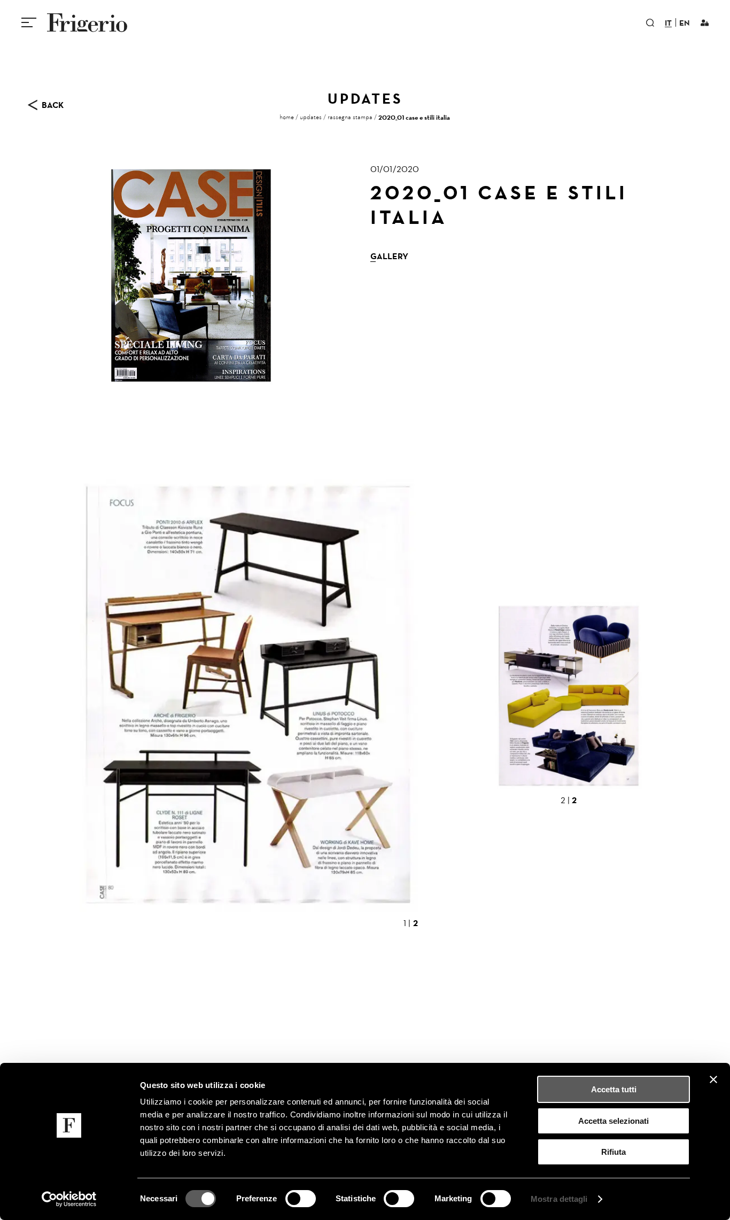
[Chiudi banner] (713, 1079)
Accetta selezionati (613, 1120)
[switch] (300, 1198)
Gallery (389, 256)
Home (286, 117)
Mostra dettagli (559, 1198)
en (684, 23)
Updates (311, 117)
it (668, 23)
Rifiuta (613, 1151)
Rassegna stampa (350, 117)
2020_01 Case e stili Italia (414, 117)
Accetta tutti (613, 1089)
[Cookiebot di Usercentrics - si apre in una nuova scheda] (69, 1199)
